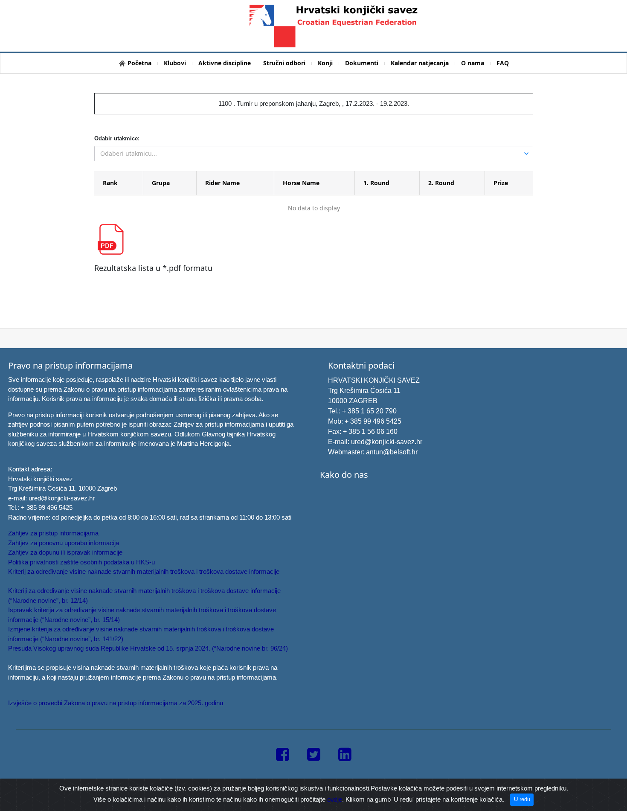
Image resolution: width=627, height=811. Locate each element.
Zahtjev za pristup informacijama (53, 533)
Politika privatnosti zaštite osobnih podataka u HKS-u (81, 562)
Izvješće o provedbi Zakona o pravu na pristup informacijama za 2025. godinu (115, 702)
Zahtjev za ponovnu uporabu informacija (63, 542)
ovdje (334, 798)
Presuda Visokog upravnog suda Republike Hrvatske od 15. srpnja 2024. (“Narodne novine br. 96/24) (148, 648)
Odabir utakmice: (116, 138)
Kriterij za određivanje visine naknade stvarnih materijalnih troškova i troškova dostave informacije (143, 571)
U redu (522, 799)
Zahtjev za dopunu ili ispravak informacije (65, 552)
